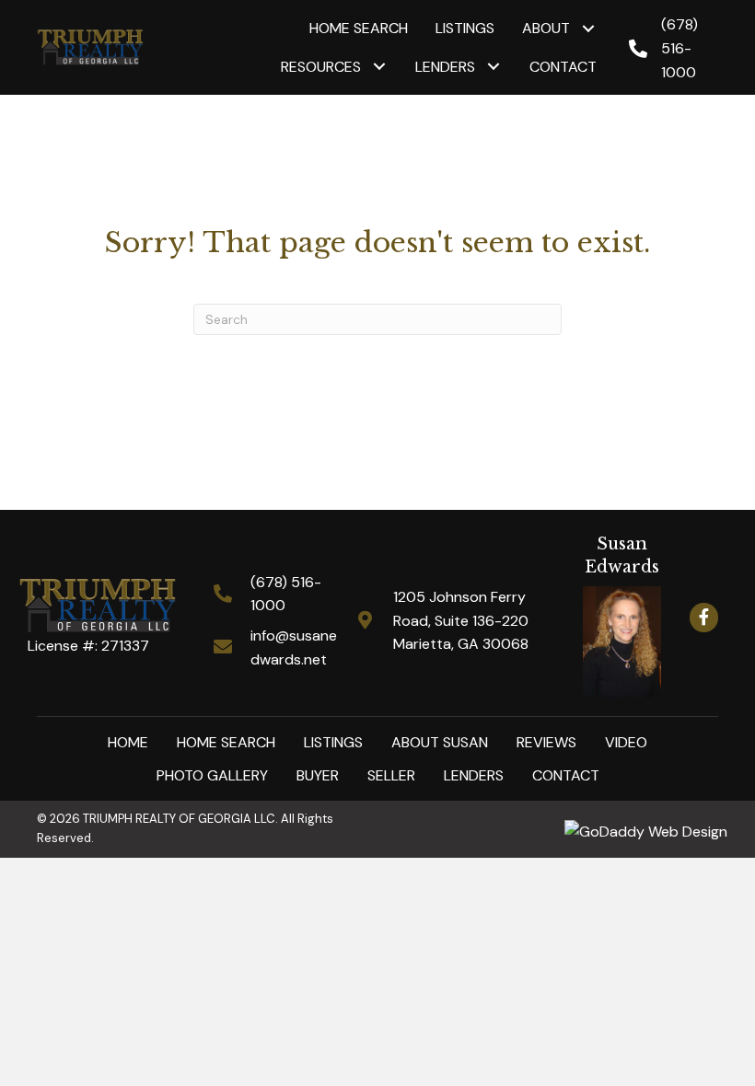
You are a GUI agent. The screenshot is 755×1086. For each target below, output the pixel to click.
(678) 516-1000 (679, 48)
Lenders (474, 775)
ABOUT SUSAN (439, 742)
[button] (588, 28)
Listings (333, 742)
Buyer (317, 775)
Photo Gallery (212, 775)
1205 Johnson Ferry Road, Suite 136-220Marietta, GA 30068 (460, 620)
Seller (391, 775)
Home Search (226, 742)
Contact (565, 775)
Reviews (546, 742)
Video (626, 742)
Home (128, 742)
